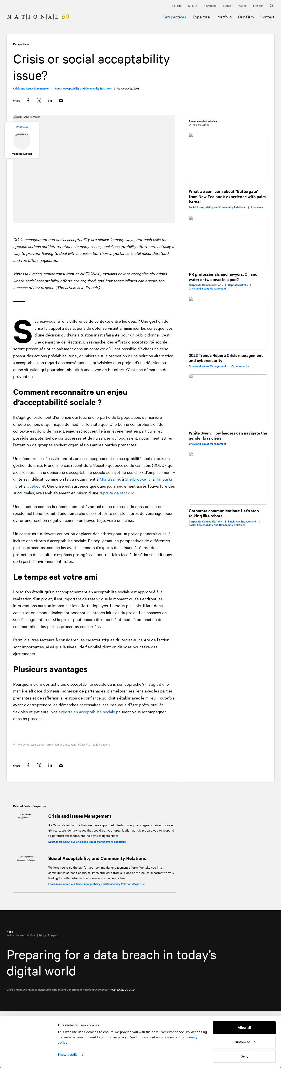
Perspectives (21, 44)
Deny (244, 1056)
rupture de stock (114, 492)
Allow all (244, 1027)
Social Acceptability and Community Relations (97, 858)
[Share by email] (61, 100)
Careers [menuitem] (177, 5)
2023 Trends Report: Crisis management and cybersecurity (226, 357)
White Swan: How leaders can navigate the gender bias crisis (228, 435)
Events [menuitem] (227, 5)
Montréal (107, 478)
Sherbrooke (135, 478)
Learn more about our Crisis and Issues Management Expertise (87, 841)
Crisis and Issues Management (79, 816)
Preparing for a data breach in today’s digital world (111, 962)
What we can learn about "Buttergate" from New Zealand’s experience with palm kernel (227, 196)
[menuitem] (35, 13)
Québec (33, 485)
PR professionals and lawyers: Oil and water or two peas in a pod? (223, 276)
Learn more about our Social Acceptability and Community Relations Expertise (96, 884)
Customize (242, 1042)
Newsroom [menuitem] (210, 5)
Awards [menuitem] (242, 5)
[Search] (272, 6)
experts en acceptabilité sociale (87, 711)
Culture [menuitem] (192, 5)
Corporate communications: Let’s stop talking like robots (224, 513)
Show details (67, 1054)
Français (258, 5)
